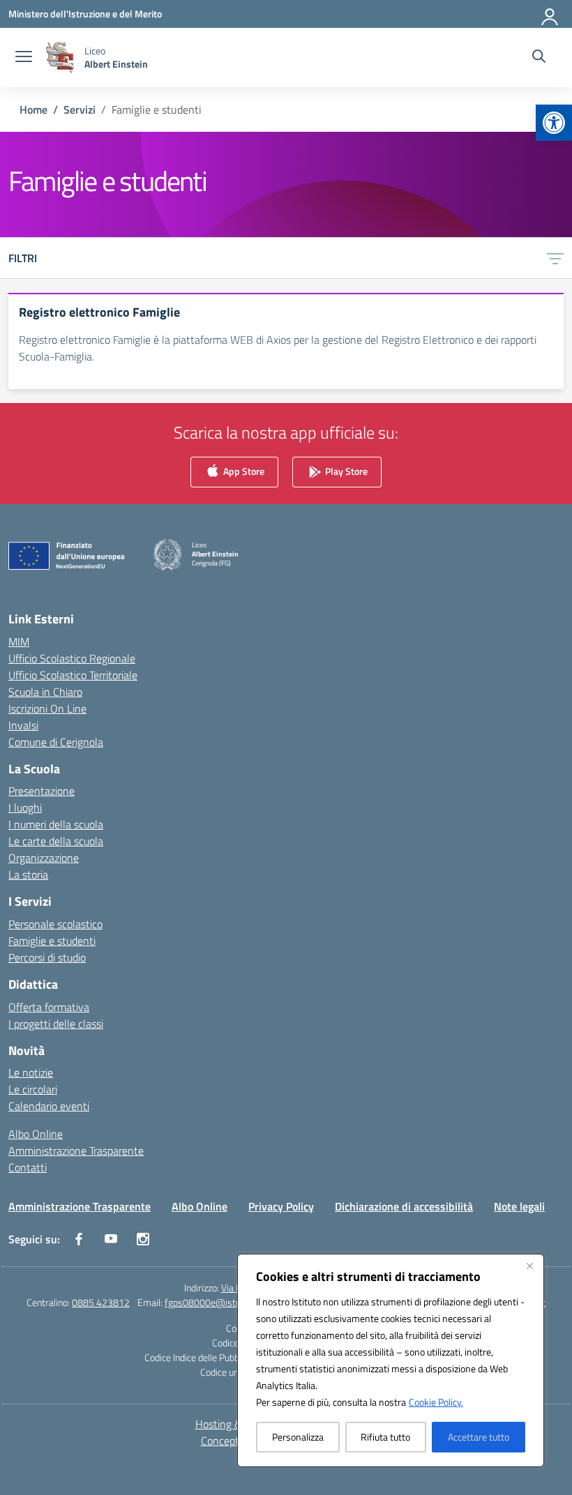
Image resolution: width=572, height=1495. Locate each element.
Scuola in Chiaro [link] (45, 691)
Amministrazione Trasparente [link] (76, 1150)
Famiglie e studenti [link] (52, 940)
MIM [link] (18, 641)
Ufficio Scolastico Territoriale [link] (72, 675)
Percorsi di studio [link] (47, 957)
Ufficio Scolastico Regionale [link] (71, 658)
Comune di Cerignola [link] (55, 742)
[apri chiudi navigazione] (23, 58)
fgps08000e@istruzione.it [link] (219, 1302)
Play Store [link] (345, 471)
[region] (390, 1360)
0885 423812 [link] (101, 1302)
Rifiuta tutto (385, 1436)
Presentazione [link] (41, 790)
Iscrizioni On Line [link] (47, 708)
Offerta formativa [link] (48, 1007)
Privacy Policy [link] (281, 1206)
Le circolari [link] (32, 1089)
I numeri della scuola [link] (55, 824)
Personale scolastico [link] (55, 924)
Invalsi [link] (23, 725)
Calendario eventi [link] (48, 1106)
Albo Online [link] (35, 1133)
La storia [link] (28, 874)
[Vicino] (529, 1265)
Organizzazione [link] (43, 857)
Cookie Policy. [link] (436, 1402)
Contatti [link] (27, 1167)
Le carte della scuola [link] (55, 841)
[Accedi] (550, 14)
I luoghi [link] (25, 807)
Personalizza (298, 1436)
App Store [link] (242, 471)
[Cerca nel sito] (539, 58)
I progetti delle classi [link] (55, 1023)
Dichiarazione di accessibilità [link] (404, 1206)
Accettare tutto (478, 1436)
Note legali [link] (519, 1206)
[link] (554, 123)
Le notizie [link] (30, 1072)
